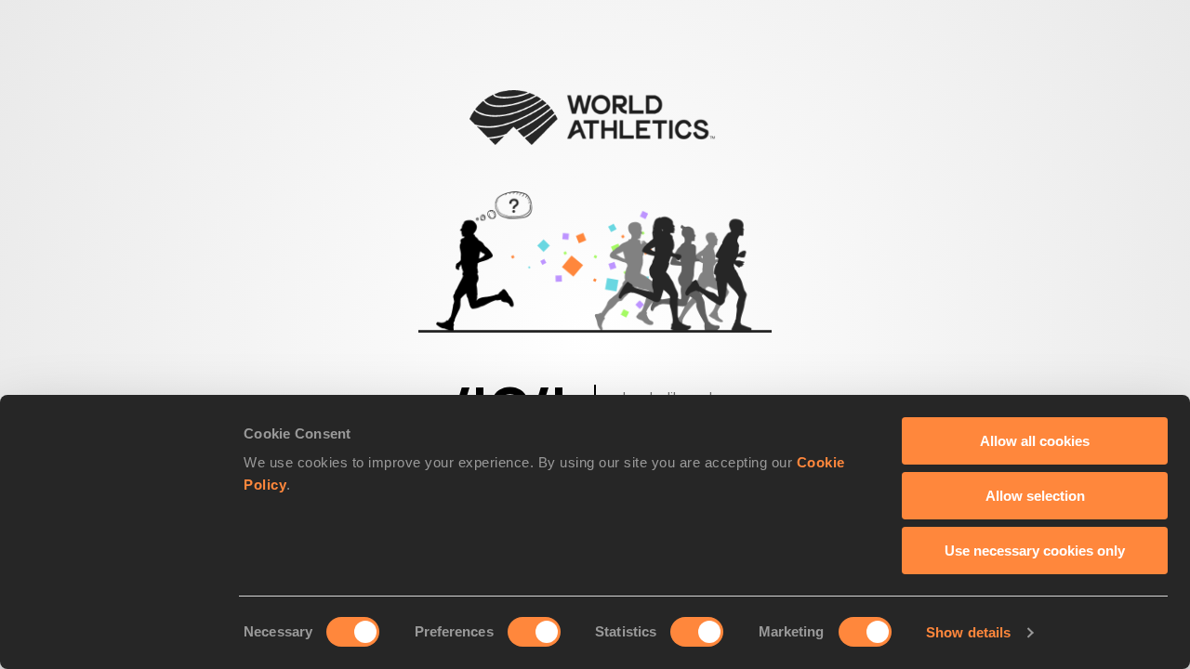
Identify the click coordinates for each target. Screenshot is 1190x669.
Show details (968, 632)
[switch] (534, 632)
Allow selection (1035, 496)
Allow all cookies (1035, 441)
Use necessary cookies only (1035, 550)
